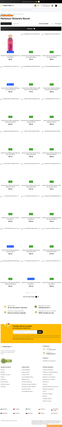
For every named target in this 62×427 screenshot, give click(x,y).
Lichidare (3, 386)
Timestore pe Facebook (49, 361)
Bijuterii (3, 372)
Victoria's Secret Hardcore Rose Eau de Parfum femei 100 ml (31, 186)
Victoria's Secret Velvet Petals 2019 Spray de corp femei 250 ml (31, 56)
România (5, 413)
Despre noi (45, 382)
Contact (45, 384)
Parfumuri (3, 379)
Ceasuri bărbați (26, 370)
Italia (29, 409)
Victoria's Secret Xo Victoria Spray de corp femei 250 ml (10, 250)
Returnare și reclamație (49, 377)
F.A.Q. (44, 391)
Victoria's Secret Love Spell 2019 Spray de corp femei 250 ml (52, 56)
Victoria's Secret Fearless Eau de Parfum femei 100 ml (51, 283)
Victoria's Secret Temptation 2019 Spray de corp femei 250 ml (10, 88)
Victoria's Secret (5, 23)
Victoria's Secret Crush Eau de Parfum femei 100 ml (10, 218)
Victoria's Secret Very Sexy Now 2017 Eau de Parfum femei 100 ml (10, 283)
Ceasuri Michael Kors (27, 377)
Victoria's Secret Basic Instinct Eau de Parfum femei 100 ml (51, 250)
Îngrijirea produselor (48, 389)
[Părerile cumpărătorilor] (6, 15)
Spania (42, 413)
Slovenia (30, 413)
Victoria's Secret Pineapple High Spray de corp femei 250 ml (31, 121)
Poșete (2, 377)
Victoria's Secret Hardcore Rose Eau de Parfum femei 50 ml (10, 186)
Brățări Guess (25, 379)
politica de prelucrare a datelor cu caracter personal (23, 338)
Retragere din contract (49, 379)
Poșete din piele (26, 389)
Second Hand (4, 382)
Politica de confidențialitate (50, 372)
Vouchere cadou (5, 384)
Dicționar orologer (47, 394)
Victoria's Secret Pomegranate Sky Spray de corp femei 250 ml (51, 218)
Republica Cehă (56, 409)
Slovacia (17, 413)
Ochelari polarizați (27, 382)
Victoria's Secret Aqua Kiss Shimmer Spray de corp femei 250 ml (51, 88)
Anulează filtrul (15, 23)
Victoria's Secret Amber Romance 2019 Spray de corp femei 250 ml (31, 88)
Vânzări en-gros (47, 401)
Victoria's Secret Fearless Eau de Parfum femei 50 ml (30, 283)
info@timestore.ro (51, 353)
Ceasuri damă (25, 372)
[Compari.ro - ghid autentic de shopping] (35, 6)
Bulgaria (5, 409)
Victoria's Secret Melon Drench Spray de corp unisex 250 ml (10, 153)
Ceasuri (3, 370)
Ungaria (55, 413)
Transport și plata (47, 374)
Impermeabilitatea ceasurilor (50, 386)
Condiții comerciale (48, 370)
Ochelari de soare (5, 374)
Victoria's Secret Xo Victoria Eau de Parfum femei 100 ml (51, 121)
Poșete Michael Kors (27, 391)
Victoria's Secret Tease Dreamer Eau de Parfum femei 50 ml (31, 153)
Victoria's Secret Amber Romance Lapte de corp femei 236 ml (51, 186)
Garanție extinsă (47, 398)
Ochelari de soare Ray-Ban (29, 384)
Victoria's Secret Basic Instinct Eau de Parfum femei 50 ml (31, 250)
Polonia (43, 409)
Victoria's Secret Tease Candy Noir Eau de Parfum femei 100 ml (10, 121)
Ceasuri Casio (25, 374)
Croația (17, 409)
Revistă (45, 396)
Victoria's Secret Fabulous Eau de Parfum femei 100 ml (31, 218)
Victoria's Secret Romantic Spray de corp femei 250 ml (10, 56)
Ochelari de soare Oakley (28, 386)
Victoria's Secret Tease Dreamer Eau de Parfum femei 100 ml (51, 153)
